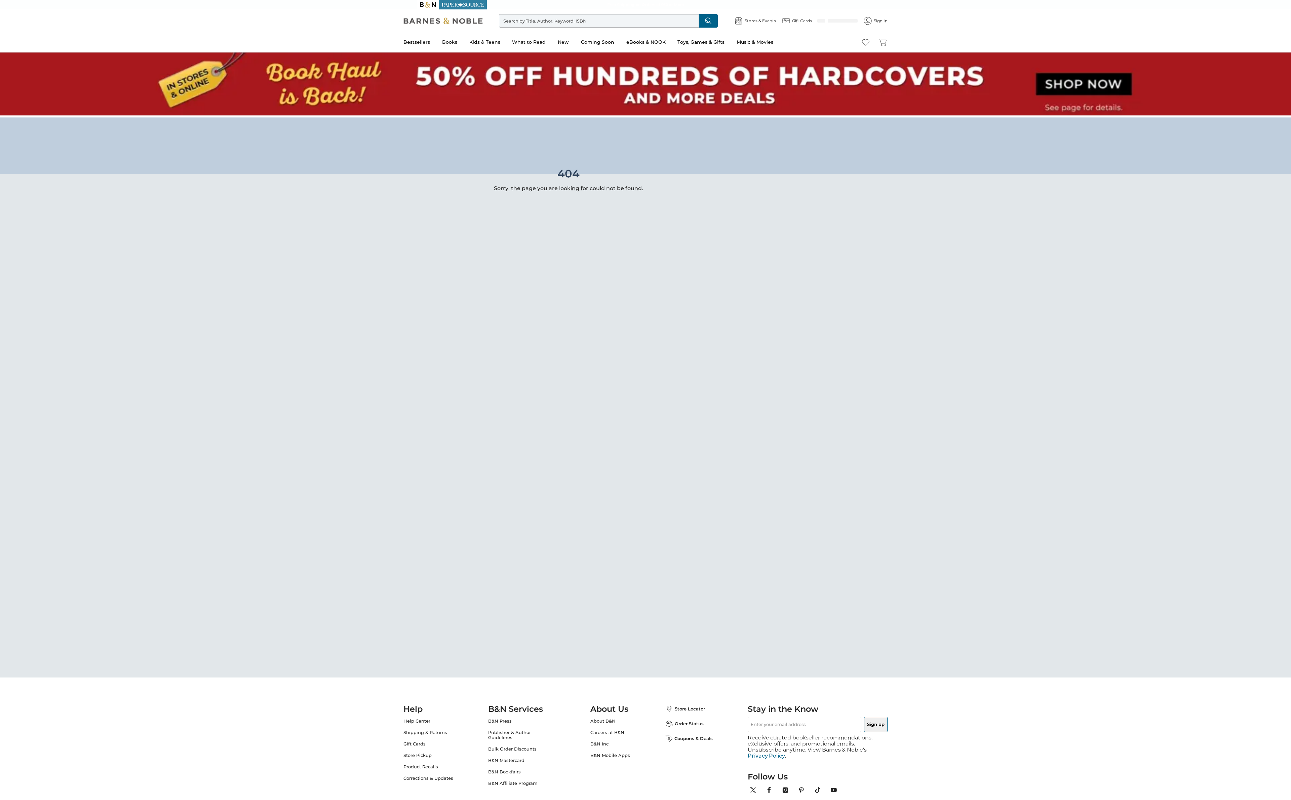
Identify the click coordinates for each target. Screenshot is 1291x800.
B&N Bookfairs (511, 769)
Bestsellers (430, 42)
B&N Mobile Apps (610, 753)
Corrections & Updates (442, 776)
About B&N (603, 719)
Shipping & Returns (439, 730)
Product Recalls (434, 764)
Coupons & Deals (687, 736)
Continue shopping (519, 171)
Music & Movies (768, 42)
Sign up (860, 722)
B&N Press (506, 719)
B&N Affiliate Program (519, 781)
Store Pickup (431, 753)
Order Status (682, 721)
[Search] (716, 21)
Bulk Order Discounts (519, 747)
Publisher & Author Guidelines (516, 733)
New (576, 42)
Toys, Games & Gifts (714, 42)
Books (463, 42)
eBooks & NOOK (659, 42)
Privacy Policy (766, 748)
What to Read (542, 42)
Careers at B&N (607, 730)
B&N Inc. (600, 741)
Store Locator (683, 706)
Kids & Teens (498, 42)
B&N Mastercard (513, 758)
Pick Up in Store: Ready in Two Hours (645, 4)
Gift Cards (428, 741)
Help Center (430, 719)
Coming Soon (611, 42)
